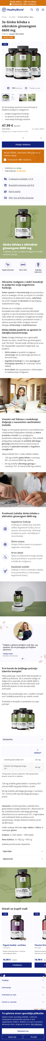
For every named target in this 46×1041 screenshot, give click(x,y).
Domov (4, 17)
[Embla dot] (22, 658)
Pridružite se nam (9, 995)
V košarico (17, 965)
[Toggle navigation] (43, 10)
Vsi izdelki (12, 17)
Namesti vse (23, 1031)
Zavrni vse (12, 1037)
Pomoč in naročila (9, 1002)
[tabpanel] (23, 792)
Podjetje (5, 980)
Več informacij (36, 1024)
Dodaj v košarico (23, 144)
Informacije (6, 987)
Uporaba (7, 851)
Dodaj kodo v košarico (24, 4)
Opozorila (8, 858)
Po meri (34, 1037)
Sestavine (8, 739)
